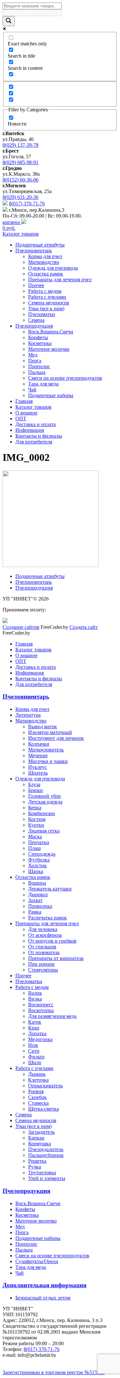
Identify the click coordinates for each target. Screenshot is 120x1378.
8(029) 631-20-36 (20, 197)
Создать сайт (83, 627)
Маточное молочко (48, 349)
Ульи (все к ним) (46, 308)
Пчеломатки (41, 314)
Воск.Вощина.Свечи (50, 331)
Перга (34, 360)
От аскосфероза (45, 935)
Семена (36, 320)
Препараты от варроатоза (56, 958)
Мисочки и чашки (48, 761)
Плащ (34, 848)
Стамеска (38, 1103)
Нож (33, 1045)
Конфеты (38, 337)
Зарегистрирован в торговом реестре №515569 (54, 1372)
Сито (33, 1051)
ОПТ (20, 418)
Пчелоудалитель (45, 1149)
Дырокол (38, 894)
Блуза (34, 784)
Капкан (36, 1138)
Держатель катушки (50, 888)
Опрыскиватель (45, 1085)
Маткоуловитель (46, 749)
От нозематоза (44, 952)
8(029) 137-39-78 (20, 145)
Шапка (35, 871)
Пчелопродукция (34, 326)
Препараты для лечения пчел (60, 279)
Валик (35, 993)
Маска (35, 836)
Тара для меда (43, 383)
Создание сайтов (21, 627)
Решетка (37, 1161)
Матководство (43, 262)
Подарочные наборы (50, 395)
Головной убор (44, 796)
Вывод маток (42, 726)
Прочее (36, 285)
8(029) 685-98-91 (20, 162)
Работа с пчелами (47, 297)
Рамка (34, 912)
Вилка (35, 998)
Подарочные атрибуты (40, 244)
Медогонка (40, 1039)
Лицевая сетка (44, 830)
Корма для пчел (45, 256)
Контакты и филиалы (38, 436)
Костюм (36, 819)
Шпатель (38, 773)
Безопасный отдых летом (42, 1297)
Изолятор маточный (50, 732)
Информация (29, 430)
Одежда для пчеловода (53, 268)
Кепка (34, 807)
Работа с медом (44, 291)
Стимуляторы (43, 970)
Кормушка (39, 1143)
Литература (28, 715)
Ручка (34, 1166)
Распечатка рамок (47, 917)
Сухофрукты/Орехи (36, 1261)
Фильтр (36, 1056)
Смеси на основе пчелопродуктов (65, 378)
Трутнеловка (42, 1172)
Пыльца (36, 372)
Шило (34, 1062)
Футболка (39, 859)
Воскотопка (41, 1010)
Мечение (38, 755)
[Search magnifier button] (9, 21)
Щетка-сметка (43, 1109)
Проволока (40, 906)
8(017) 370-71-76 (27, 203)
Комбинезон (41, 813)
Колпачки (38, 744)
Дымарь (36, 1074)
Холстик (37, 865)
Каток (34, 1022)
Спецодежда (41, 854)
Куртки (36, 825)
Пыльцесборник (46, 1155)
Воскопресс (40, 1004)
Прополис (39, 366)
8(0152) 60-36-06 (20, 179)
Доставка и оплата (35, 424)
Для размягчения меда (52, 1016)
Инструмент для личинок (56, 738)
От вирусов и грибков (52, 941)
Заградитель (41, 1132)
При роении (41, 964)
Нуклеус (37, 767)
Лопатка (37, 1033)
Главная (24, 401)
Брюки (35, 790)
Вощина (37, 883)
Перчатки (38, 842)
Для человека (42, 929)
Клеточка (38, 1080)
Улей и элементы (46, 1178)
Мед (32, 355)
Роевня (36, 1091)
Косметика (40, 343)
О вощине (26, 412)
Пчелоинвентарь (33, 250)
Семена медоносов (48, 302)
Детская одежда (45, 802)
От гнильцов (42, 946)
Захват (35, 900)
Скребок (37, 1097)
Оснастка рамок (45, 273)
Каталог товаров (21, 234)
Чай (32, 389)
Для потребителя (33, 441)
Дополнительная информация (44, 1285)
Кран (33, 1027)
